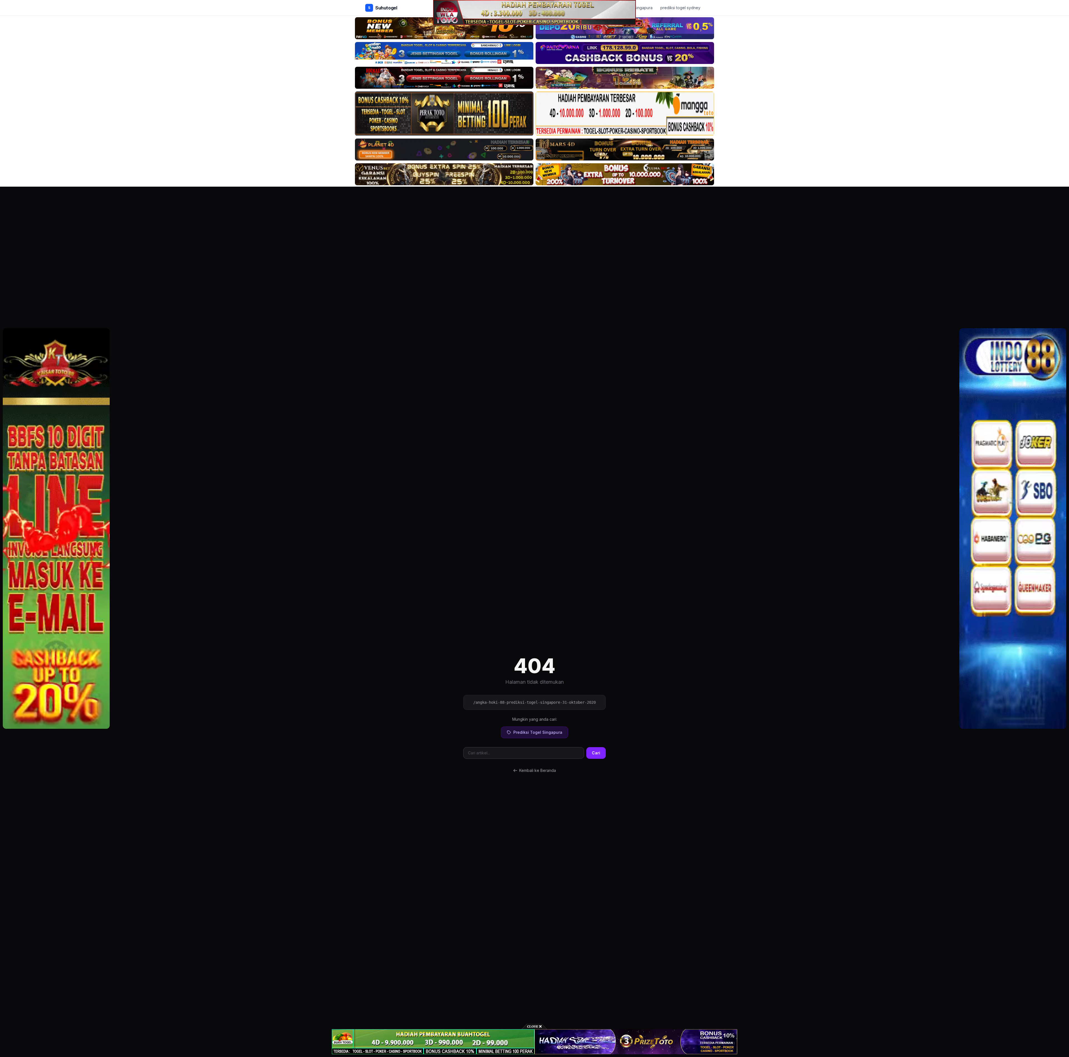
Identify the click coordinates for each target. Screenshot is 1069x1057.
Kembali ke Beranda (537, 770)
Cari (596, 752)
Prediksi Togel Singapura (537, 732)
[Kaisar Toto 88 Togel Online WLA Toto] (56, 528)
